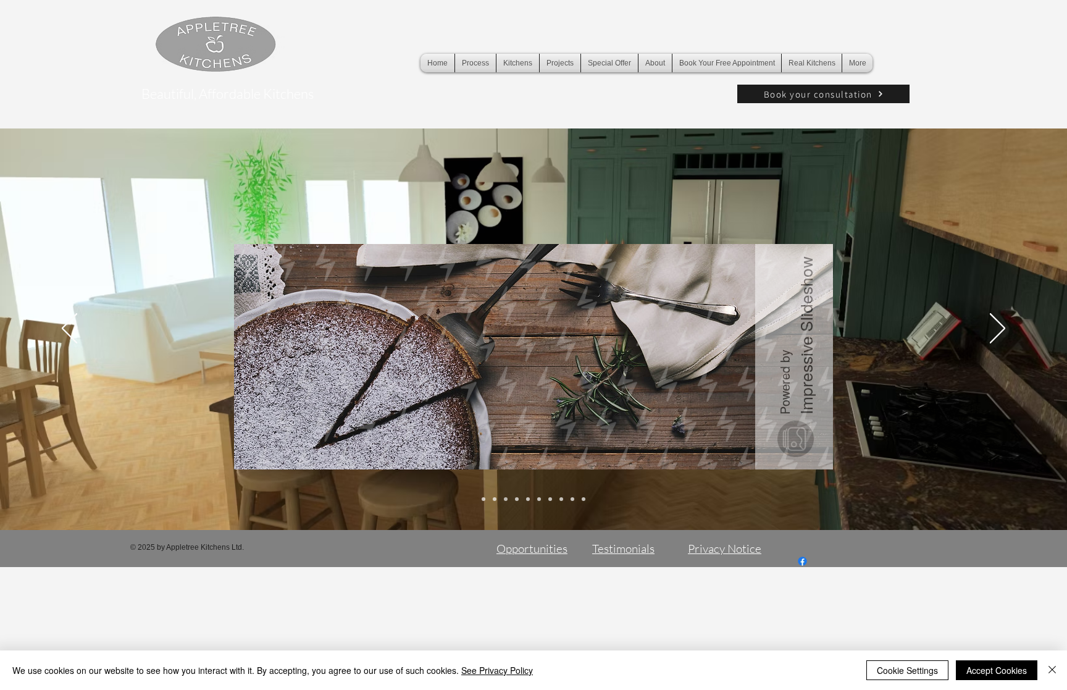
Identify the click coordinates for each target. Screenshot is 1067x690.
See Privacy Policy (497, 670)
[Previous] (69, 329)
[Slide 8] (561, 499)
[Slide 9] (572, 499)
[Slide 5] (528, 499)
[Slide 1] (483, 499)
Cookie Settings (907, 670)
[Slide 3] (506, 499)
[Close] (1052, 670)
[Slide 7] (550, 499)
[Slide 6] (539, 499)
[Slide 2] (494, 499)
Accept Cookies (996, 670)
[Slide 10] (583, 499)
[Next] (997, 329)
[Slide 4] (517, 499)
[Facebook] (802, 561)
